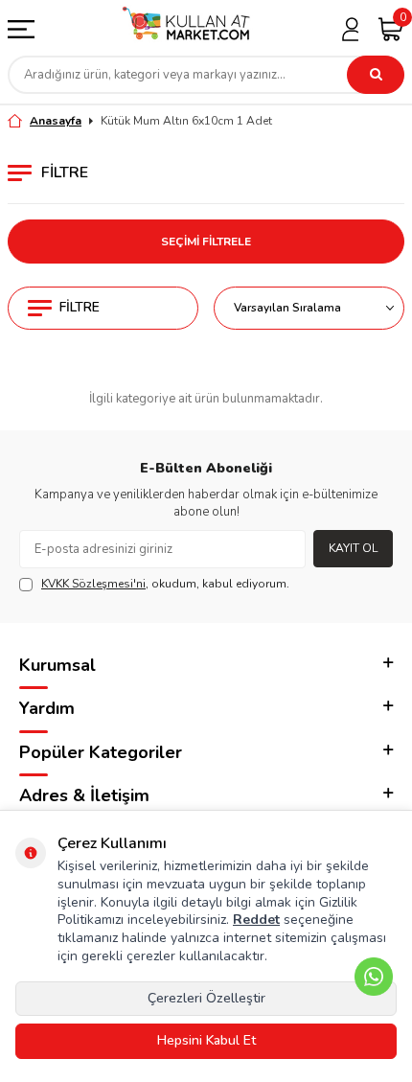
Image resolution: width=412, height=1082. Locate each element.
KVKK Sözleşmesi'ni (93, 583)
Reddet (256, 919)
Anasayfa (55, 120)
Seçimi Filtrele (206, 241)
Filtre (79, 307)
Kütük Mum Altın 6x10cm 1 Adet (186, 120)
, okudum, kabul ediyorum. (165, 583)
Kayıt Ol (353, 548)
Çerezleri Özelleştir (206, 998)
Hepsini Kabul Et (206, 1040)
